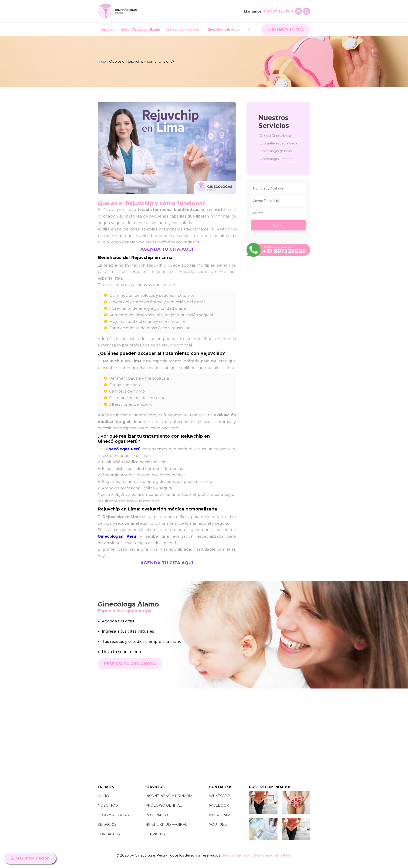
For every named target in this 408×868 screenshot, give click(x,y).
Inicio (103, 796)
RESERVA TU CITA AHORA (130, 664)
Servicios (107, 825)
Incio (102, 61)
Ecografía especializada (140, 29)
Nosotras (108, 805)
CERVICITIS (155, 834)
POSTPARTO (156, 815)
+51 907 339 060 (278, 11)
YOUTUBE (218, 825)
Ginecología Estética (223, 29)
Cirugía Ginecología (275, 135)
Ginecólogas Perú (117, 536)
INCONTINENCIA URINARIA (168, 796)
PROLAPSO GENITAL (163, 805)
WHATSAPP (219, 796)
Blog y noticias (113, 815)
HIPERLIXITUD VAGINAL (166, 825)
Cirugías (107, 29)
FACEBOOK (219, 805)
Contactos (109, 834)
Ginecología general (183, 29)
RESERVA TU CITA (287, 29)
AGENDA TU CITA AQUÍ (166, 249)
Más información (32, 858)
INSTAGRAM (219, 815)
